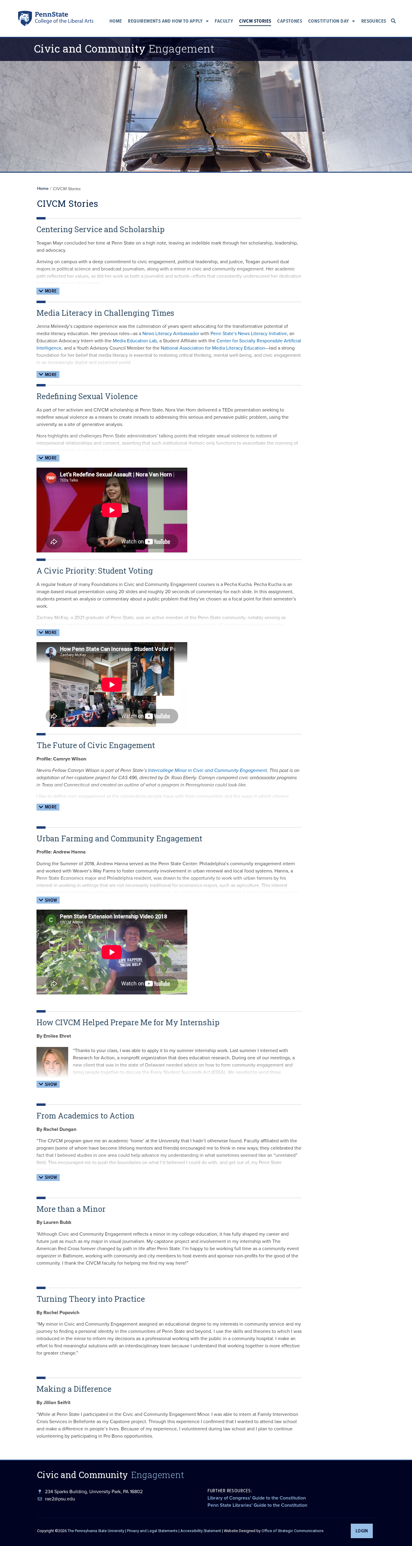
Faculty (224, 21)
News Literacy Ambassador (170, 333)
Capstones (289, 21)
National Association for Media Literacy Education (213, 347)
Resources (373, 21)
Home (115, 21)
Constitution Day (328, 21)
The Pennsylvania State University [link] (96, 1530)
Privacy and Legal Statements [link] (152, 1530)
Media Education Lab (135, 340)
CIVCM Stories (255, 21)
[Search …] (393, 21)
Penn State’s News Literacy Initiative (249, 333)
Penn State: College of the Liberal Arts (63, 19)
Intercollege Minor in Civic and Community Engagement (207, 770)
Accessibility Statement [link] (200, 1530)
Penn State (25, 19)
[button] (47, 291)
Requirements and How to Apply (165, 21)
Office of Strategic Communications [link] (292, 1530)
